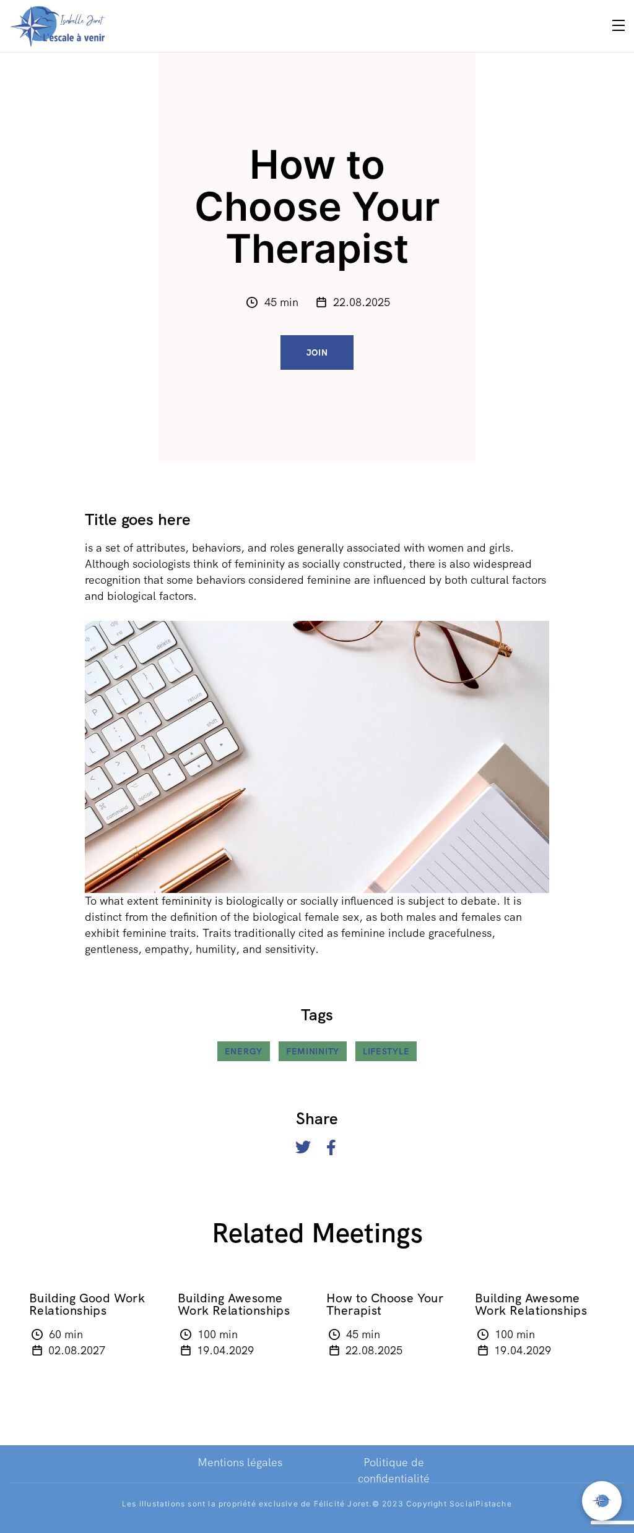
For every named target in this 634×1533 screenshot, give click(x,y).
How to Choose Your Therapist (384, 1304)
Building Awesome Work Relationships (234, 1304)
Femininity (312, 1051)
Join (317, 352)
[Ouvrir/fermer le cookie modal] (602, 1501)
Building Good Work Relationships (87, 1304)
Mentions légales (240, 1462)
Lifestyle (386, 1051)
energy (244, 1051)
